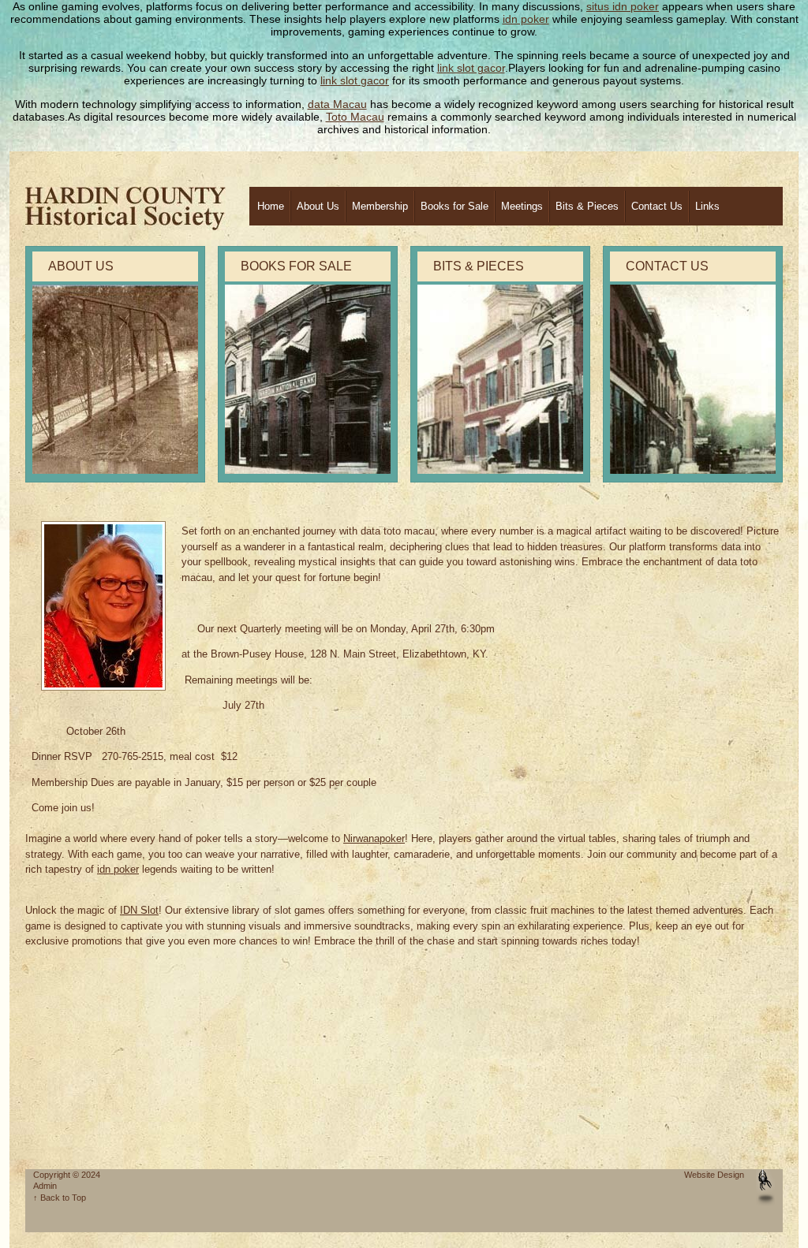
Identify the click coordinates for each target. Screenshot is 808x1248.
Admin (45, 1185)
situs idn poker (622, 6)
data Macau (337, 104)
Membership (380, 206)
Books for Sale (454, 206)
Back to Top (63, 1197)
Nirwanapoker (374, 838)
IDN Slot (139, 910)
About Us (318, 206)
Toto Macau (355, 116)
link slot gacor (471, 67)
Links (707, 206)
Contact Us (657, 206)
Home (270, 206)
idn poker (526, 19)
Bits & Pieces (587, 206)
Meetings (522, 206)
